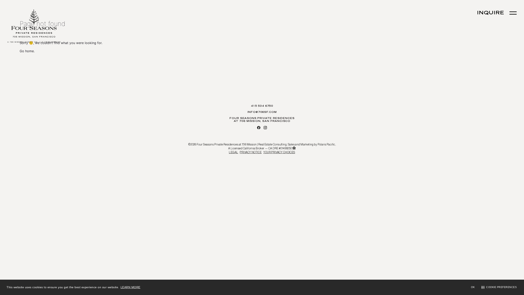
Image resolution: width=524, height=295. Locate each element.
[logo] (34, 26)
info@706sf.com (262, 112)
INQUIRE (490, 13)
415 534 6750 (262, 106)
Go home (27, 51)
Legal (233, 152)
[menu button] (513, 13)
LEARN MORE (130, 287)
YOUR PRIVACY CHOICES (279, 152)
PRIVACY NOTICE (251, 152)
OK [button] (473, 287)
